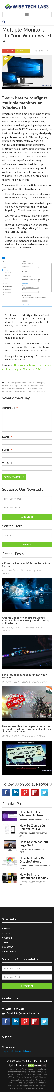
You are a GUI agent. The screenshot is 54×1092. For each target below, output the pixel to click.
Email (7, 450)
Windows (8, 946)
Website (7, 463)
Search (27, 544)
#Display (41, 382)
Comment (10, 408)
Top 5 (7, 933)
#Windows (7, 391)
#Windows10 (21, 391)
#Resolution (37, 385)
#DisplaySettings (10, 385)
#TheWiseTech (35, 388)
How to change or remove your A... (32, 827)
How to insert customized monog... (34, 876)
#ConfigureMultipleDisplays (21, 382)
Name (7, 437)
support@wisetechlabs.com (17, 1051)
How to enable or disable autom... (32, 859)
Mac (6, 942)
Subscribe (27, 516)
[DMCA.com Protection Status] (37, 1065)
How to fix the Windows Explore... (32, 813)
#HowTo (25, 385)
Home (7, 928)
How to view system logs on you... (34, 843)
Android (8, 937)
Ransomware (10, 951)
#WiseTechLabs (37, 391)
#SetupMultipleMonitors (14, 388)
